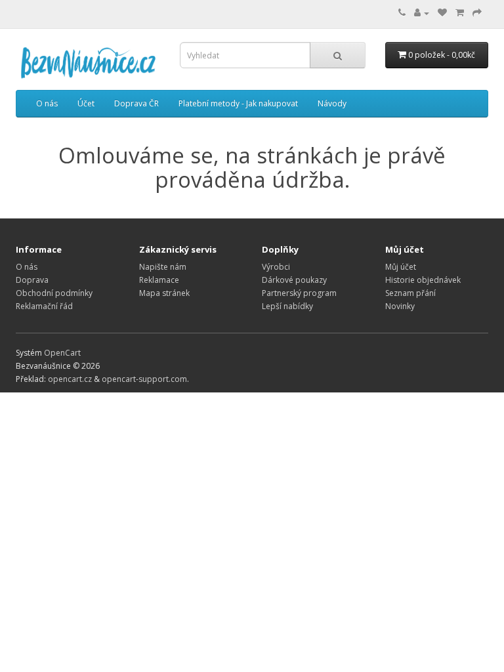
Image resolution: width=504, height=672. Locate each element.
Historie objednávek (423, 279)
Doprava (32, 279)
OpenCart (62, 352)
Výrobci (276, 266)
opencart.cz (70, 379)
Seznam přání (410, 293)
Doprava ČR (136, 103)
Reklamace (159, 279)
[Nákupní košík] (459, 12)
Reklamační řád (44, 306)
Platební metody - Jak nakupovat (238, 103)
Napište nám (162, 266)
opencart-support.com (144, 379)
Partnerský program (299, 293)
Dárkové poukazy (294, 279)
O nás (47, 103)
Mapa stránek (164, 293)
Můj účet (400, 266)
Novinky (400, 306)
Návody (332, 103)
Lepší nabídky (287, 306)
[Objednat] (477, 12)
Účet (85, 103)
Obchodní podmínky (54, 293)
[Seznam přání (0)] (442, 12)
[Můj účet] (421, 12)
